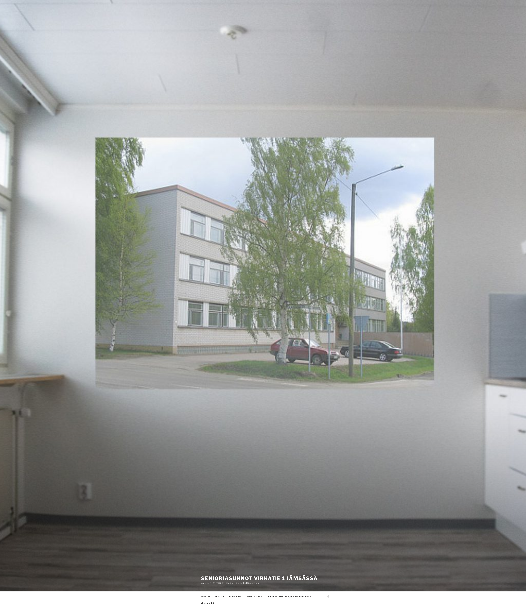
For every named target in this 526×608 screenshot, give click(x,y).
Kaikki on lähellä (254, 596)
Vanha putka (235, 596)
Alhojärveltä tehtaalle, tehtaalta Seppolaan (289, 596)
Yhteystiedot (207, 603)
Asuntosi (205, 596)
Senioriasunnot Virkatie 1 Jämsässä (259, 578)
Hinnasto (219, 596)
